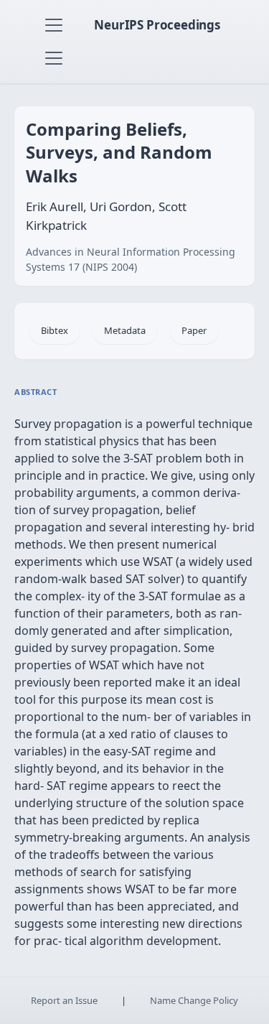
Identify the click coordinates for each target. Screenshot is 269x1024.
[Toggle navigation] (53, 25)
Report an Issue (64, 1000)
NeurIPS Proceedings (157, 25)
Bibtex (54, 330)
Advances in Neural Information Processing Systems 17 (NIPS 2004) (130, 259)
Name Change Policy (194, 1000)
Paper (194, 330)
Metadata (125, 330)
